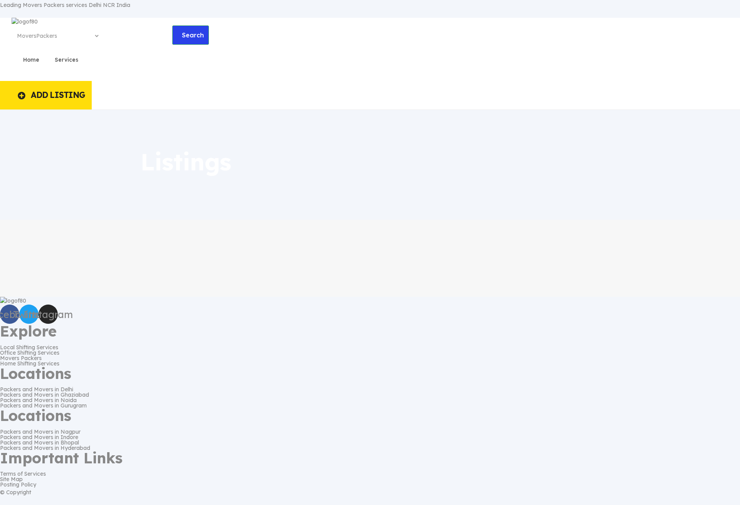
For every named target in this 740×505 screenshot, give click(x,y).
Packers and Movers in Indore (39, 437)
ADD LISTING (58, 95)
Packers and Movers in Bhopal (39, 442)
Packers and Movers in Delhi (36, 389)
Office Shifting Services (29, 352)
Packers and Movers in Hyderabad (45, 448)
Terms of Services (23, 473)
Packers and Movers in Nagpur (40, 431)
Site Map (11, 479)
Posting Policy (18, 484)
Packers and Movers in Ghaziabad (44, 394)
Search (193, 35)
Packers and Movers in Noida (38, 400)
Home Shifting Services (29, 363)
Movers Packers (21, 358)
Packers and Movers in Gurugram (43, 405)
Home (31, 59)
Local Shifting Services (29, 347)
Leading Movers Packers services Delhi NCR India (65, 5)
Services (66, 59)
